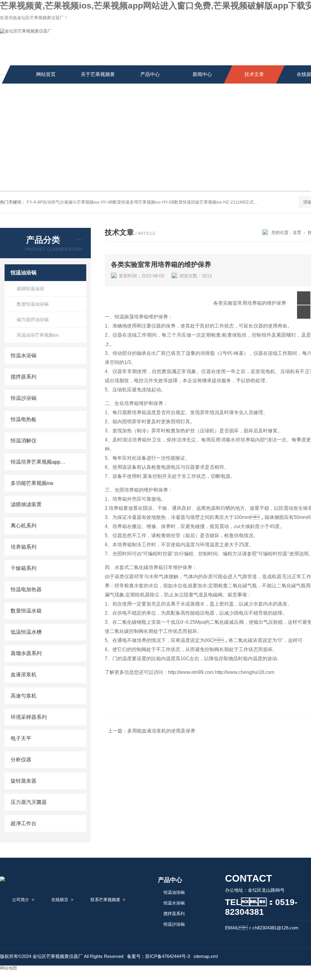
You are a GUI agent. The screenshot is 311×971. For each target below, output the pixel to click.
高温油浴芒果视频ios (38, 335)
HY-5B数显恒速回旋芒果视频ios (192, 202)
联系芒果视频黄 (105, 899)
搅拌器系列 (23, 377)
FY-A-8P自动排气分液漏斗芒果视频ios (63, 202)
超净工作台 (23, 823)
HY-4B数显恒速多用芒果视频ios (131, 202)
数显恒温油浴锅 (33, 304)
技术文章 (254, 74)
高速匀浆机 (23, 696)
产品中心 (150, 74)
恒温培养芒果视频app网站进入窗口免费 (40, 462)
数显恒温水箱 (26, 611)
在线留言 (59, 899)
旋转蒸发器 (23, 781)
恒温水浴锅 (23, 356)
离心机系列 (23, 526)
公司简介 (20, 899)
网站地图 (8, 968)
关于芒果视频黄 (98, 74)
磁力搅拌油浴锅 (33, 319)
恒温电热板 (23, 419)
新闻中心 (202, 74)
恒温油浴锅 (23, 273)
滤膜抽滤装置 (26, 504)
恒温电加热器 (26, 589)
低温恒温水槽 (26, 632)
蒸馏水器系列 (26, 653)
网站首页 (46, 74)
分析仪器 (21, 760)
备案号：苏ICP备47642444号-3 (158, 956)
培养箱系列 (23, 547)
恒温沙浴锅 (23, 398)
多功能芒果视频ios (32, 483)
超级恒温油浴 (30, 288)
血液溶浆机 (23, 675)
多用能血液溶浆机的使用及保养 (161, 730)
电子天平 (21, 738)
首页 (297, 232)
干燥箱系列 (23, 568)
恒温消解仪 (23, 441)
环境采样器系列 (29, 717)
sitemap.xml (205, 956)
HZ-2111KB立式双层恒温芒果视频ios (258, 202)
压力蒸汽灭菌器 (29, 802)
